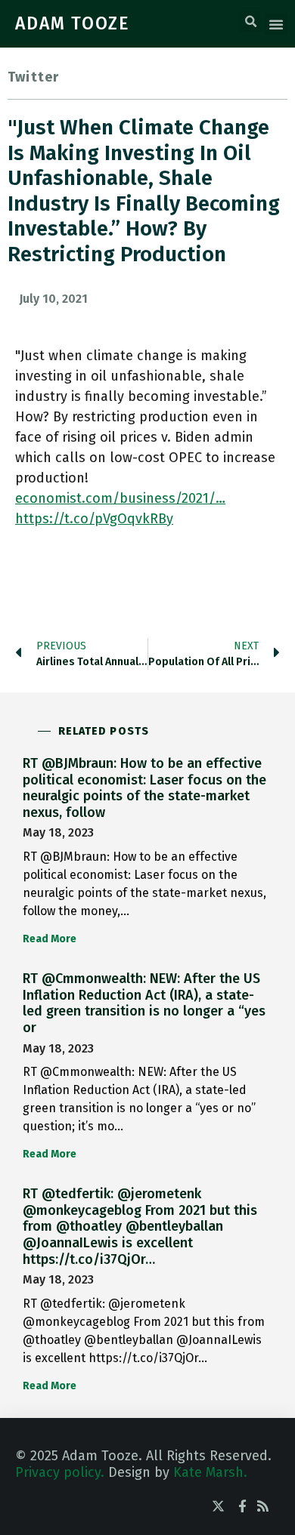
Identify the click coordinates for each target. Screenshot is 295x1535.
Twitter (33, 77)
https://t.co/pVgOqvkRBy (94, 518)
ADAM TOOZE (72, 23)
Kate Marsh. (210, 1472)
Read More (49, 938)
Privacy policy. (59, 1472)
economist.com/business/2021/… (120, 498)
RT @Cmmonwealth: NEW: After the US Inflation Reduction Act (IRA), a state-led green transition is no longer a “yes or (144, 1003)
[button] (250, 21)
